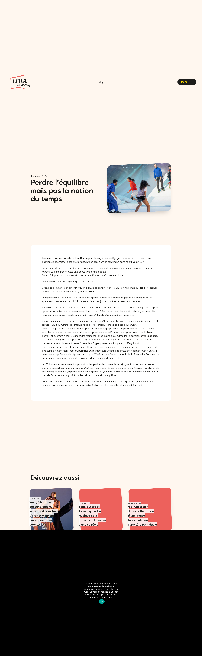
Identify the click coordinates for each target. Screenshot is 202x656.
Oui (101, 601)
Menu (184, 82)
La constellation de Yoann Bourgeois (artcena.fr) (68, 281)
